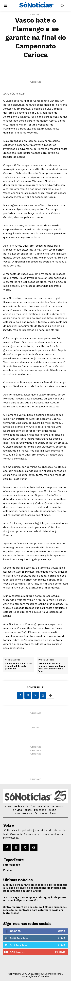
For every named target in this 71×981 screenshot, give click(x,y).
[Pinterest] (35, 695)
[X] (27, 695)
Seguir (61, 938)
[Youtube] (33, 847)
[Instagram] (15, 847)
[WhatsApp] (43, 695)
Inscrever (60, 952)
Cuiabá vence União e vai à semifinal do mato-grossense (18, 666)
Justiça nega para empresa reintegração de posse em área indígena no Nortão (34, 899)
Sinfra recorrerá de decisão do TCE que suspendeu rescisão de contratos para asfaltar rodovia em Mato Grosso (35, 910)
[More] (50, 695)
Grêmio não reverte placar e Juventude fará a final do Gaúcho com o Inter (52, 667)
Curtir (61, 931)
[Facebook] (20, 695)
